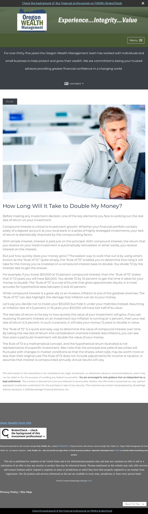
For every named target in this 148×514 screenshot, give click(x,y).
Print (10, 101)
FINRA (61, 446)
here (90, 481)
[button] (135, 40)
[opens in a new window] (20, 434)
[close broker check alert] (143, 3)
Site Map (26, 492)
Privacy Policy (9, 492)
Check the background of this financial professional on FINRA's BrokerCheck (72, 3)
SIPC (66, 446)
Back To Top (133, 504)
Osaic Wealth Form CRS (15, 423)
